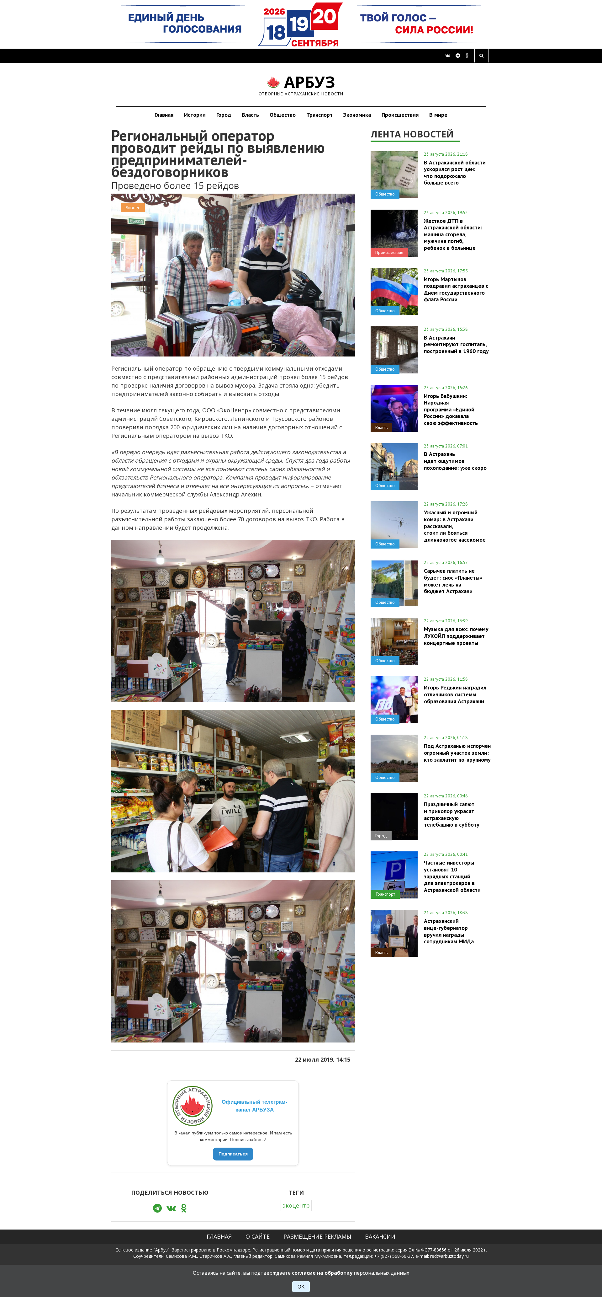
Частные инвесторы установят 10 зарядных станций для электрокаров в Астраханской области (452, 876)
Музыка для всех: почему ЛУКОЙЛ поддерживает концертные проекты (456, 635)
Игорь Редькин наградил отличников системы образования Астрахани (455, 694)
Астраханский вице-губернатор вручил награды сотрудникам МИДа (449, 931)
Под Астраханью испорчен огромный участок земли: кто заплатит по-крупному (457, 752)
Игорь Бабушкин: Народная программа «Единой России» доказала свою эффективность (451, 409)
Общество (283, 114)
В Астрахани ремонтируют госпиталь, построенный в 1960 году (456, 344)
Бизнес (132, 208)
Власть (250, 114)
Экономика (357, 114)
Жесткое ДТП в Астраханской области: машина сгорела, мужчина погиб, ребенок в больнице (453, 234)
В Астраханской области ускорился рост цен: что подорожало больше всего (455, 172)
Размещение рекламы (317, 1236)
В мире (438, 114)
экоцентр (296, 1205)
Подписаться (233, 1153)
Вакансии (380, 1236)
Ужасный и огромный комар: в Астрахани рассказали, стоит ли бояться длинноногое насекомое (455, 526)
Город (223, 114)
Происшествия (400, 114)
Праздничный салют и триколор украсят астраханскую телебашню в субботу (451, 814)
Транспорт (319, 114)
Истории (195, 114)
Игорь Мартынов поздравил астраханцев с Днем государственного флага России (456, 289)
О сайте (258, 1236)
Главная (164, 114)
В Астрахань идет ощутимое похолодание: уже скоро (455, 460)
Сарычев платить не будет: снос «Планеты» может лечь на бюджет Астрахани (453, 580)
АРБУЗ (301, 84)
